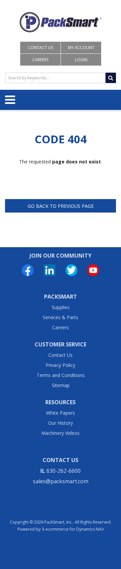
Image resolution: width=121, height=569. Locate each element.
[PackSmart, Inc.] (60, 22)
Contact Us (40, 47)
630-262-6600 (63, 471)
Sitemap (61, 385)
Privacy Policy (60, 365)
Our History (60, 423)
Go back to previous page (61, 206)
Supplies (61, 307)
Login (81, 60)
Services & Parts (60, 317)
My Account (81, 47)
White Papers (60, 413)
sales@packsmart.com (60, 481)
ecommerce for (75, 529)
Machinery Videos (60, 433)
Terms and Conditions (61, 375)
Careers (40, 60)
